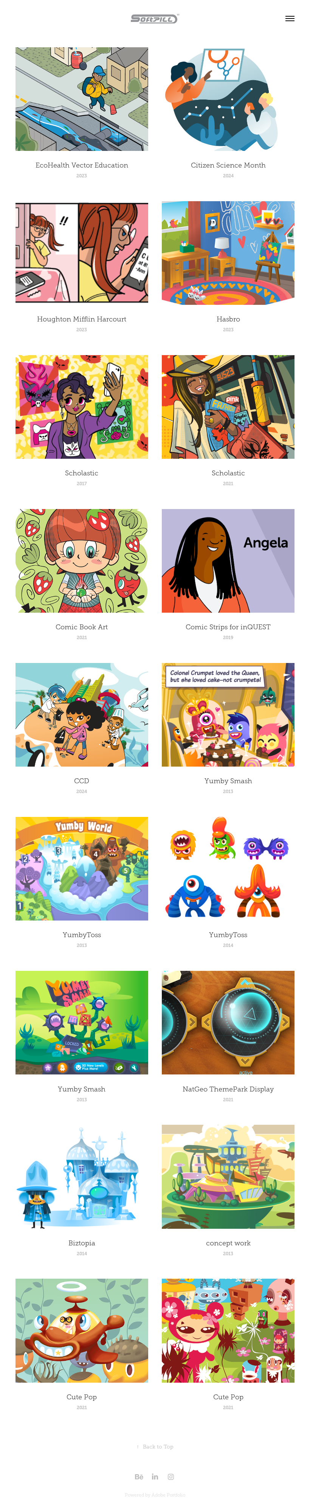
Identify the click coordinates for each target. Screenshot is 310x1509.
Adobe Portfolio (168, 1495)
